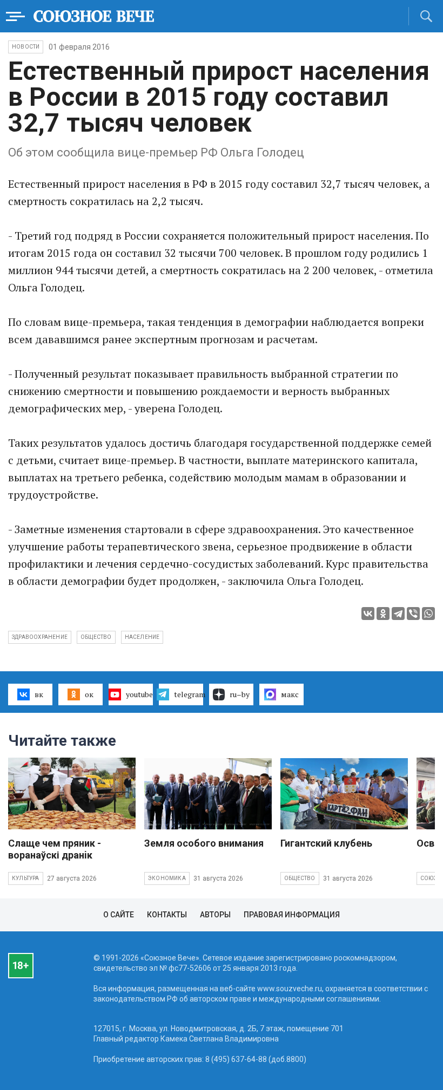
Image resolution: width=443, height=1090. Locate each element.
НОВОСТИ (25, 47)
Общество (300, 878)
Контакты (167, 914)
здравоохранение (40, 637)
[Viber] (413, 613)
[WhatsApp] (428, 613)
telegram (188, 694)
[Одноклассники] (383, 613)
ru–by (240, 694)
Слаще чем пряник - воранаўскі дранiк (54, 849)
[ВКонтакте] (367, 613)
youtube (139, 694)
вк (39, 694)
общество (96, 637)
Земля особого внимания (204, 843)
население (142, 637)
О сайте (118, 914)
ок (89, 694)
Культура (25, 878)
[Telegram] (398, 613)
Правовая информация (292, 914)
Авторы (215, 914)
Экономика (167, 878)
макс (290, 694)
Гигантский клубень (326, 843)
